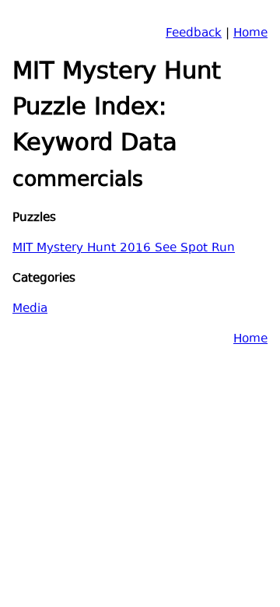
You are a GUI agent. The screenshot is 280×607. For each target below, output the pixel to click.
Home (250, 34)
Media (29, 309)
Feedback (194, 34)
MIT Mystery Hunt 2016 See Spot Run (123, 249)
